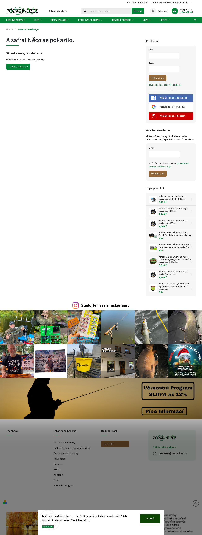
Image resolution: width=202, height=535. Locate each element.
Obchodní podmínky (137, 2)
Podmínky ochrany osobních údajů (170, 2)
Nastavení (47, 527)
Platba (57, 469)
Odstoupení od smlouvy (66, 453)
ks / (108, 444)
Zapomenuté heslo (172, 85)
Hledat (138, 11)
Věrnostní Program (64, 485)
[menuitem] (17, 20)
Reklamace (59, 458)
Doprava (58, 464)
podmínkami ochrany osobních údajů (168, 165)
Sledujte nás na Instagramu (105, 305)
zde (88, 520)
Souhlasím (150, 518)
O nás (56, 480)
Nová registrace (156, 85)
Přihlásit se (157, 78)
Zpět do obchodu (18, 66)
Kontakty (58, 475)
